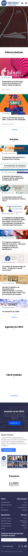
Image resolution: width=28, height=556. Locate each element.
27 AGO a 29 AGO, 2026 (9, 172)
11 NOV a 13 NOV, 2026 (9, 283)
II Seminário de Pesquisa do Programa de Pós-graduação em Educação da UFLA (13, 178)
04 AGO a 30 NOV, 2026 (9, 153)
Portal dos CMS (22, 507)
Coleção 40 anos (6, 526)
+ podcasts (14, 396)
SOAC (25, 518)
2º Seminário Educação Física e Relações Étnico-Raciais (13, 158)
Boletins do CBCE (6, 521)
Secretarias (4, 510)
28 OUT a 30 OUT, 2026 (9, 262)
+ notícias (14, 130)
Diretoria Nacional (6, 505)
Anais (25, 528)
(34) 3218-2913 (8, 546)
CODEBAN (20, 551)
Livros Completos (6, 518)
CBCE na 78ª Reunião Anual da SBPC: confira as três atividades (13, 119)
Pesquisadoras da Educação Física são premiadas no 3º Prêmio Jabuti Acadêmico (12, 83)
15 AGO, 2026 (7, 77)
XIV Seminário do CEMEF (10, 312)
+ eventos (14, 317)
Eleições (24, 510)
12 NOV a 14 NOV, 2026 (9, 307)
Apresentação (5, 502)
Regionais (24, 525)
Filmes (3, 528)
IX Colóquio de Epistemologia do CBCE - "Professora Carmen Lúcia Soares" (13, 268)
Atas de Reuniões (6, 523)
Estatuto (24, 505)
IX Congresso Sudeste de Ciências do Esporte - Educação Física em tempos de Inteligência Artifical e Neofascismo (13, 245)
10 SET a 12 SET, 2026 (8, 213)
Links (25, 502)
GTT (2, 507)
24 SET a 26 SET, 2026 (9, 238)
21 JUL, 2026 (6, 113)
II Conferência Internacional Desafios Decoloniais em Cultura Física (14, 199)
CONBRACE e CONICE (23, 522)
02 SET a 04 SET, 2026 (9, 193)
